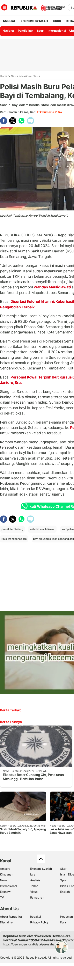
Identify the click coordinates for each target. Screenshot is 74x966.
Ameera (5, 868)
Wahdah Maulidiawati (52, 287)
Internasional (57, 30)
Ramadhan (37, 897)
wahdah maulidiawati (42, 529)
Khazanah (6, 874)
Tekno (34, 886)
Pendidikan (25, 30)
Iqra (32, 874)
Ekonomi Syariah (34, 21)
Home (3, 76)
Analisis (35, 880)
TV (2, 897)
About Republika (11, 916)
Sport (40, 30)
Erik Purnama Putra (49, 112)
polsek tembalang (12, 529)
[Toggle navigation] (4, 7)
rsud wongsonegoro (14, 538)
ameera (9, 21)
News (14, 76)
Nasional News (30, 76)
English (65, 891)
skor (57, 21)
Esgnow (5, 891)
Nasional (9, 30)
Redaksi (35, 916)
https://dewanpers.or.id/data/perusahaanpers (33, 944)
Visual (34, 891)
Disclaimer (7, 922)
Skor (63, 868)
